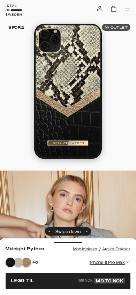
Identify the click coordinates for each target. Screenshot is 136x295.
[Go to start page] (14, 10)
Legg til (67, 280)
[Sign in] (100, 9)
